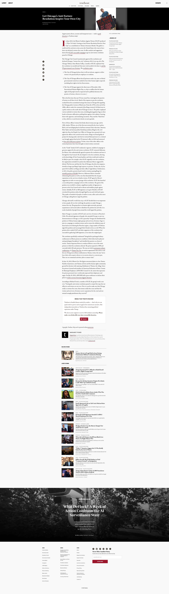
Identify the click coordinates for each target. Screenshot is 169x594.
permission (90, 327)
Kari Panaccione (79, 360)
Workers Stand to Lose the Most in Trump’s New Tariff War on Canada (89, 426)
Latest (4, 3)
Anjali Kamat (79, 432)
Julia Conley (79, 398)
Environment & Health (46, 557)
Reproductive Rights (45, 575)
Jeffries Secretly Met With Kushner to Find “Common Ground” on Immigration (116, 60)
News (44, 12)
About (10, 3)
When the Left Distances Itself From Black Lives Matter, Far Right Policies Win (116, 52)
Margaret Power (47, 22)
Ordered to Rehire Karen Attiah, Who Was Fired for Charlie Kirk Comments (90, 393)
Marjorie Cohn (79, 376)
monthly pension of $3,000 (70, 173)
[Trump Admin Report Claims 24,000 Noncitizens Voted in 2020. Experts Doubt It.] (68, 472)
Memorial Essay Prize (80, 570)
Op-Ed (77, 446)
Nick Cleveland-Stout (87, 409)
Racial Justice (44, 573)
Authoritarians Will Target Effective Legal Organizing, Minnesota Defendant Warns (115, 83)
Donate (158, 3)
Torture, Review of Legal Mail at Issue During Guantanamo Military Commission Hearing (88, 354)
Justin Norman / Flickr (116, 33)
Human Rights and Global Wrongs (64, 560)
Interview (78, 424)
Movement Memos (63, 568)
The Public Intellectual (64, 565)
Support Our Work (80, 557)
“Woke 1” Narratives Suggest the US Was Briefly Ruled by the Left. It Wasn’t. (89, 449)
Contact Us (79, 579)
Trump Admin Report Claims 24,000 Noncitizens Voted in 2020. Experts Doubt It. (90, 471)
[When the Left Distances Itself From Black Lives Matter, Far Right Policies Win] (68, 439)
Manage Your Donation (81, 555)
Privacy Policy (79, 568)
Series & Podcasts (45, 581)
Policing (87, 6)
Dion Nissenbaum (80, 477)
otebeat (85, 477)
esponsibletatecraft (95, 409)
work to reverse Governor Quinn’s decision (79, 278)
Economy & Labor (85, 424)
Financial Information (80, 565)
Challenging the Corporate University (64, 573)
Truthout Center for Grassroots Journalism (81, 574)
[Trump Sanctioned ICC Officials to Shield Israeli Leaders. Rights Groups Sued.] (68, 371)
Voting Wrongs (63, 570)
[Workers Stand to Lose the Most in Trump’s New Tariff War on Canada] (68, 427)
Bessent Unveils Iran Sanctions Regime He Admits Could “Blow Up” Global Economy (90, 382)
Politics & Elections (83, 401)
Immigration (44, 563)
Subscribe (78, 560)
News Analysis (79, 368)
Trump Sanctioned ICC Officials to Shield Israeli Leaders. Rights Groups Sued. (115, 44)
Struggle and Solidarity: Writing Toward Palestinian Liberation (64, 551)
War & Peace (81, 379)
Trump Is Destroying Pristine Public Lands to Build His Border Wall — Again (115, 68)
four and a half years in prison (72, 141)
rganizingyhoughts (86, 454)
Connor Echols (79, 409)
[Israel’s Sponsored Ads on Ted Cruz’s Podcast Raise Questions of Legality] (68, 405)
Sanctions (73, 6)
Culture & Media (82, 390)
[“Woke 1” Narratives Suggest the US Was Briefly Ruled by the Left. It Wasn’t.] (68, 450)
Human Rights (86, 368)
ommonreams (85, 398)
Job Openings (79, 576)
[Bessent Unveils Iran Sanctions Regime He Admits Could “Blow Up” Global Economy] (68, 383)
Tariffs (97, 6)
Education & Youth (45, 555)
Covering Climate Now (64, 576)
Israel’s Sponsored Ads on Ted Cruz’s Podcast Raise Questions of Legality (90, 404)
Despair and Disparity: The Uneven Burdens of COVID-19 (65, 555)
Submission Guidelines (81, 563)
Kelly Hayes (79, 454)
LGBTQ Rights (44, 565)
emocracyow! (85, 432)
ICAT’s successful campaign (77, 53)
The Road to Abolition (64, 562)
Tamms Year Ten (76, 250)
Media (92, 6)
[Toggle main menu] (165, 3)
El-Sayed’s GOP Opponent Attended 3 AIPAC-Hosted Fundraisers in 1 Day (114, 76)
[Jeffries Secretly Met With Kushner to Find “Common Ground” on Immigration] (68, 461)
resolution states (87, 68)
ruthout (53, 22)
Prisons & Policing (85, 435)
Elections (80, 6)
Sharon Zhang (79, 387)
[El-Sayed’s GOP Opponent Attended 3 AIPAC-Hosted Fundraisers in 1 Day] (68, 416)
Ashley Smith (79, 443)
